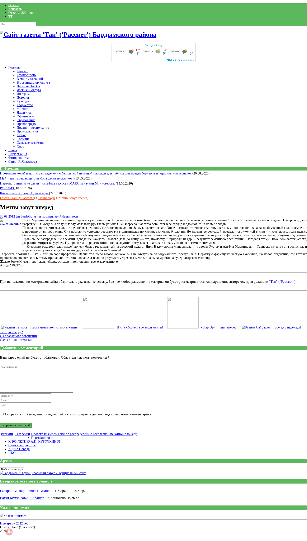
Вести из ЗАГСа (28, 86)
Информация (17, 154)
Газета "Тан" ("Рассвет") (17, 198)
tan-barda (22, 216)
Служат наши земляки (16, 339)
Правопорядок (27, 124)
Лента (12, 150)
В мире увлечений (30, 78)
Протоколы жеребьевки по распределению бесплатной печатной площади (84, 434)
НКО (12, 452)
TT (10, 16)
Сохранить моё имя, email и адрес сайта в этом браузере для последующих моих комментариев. (78, 414)
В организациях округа (33, 82)
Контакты (15, 9)
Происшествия (27, 131)
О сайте (13, 5)
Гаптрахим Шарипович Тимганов (25, 491)
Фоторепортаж (18, 157)
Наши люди (25, 112)
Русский (7, 434)
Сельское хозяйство (30, 142)
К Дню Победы (19, 449)
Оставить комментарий (44, 216)
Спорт (21, 146)
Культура (23, 101)
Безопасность (26, 75)
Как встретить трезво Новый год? (24, 193)
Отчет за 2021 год (21, 12)
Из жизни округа (29, 90)
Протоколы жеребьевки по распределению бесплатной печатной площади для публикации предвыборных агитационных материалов (96, 173)
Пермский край (42, 437)
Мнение (22, 109)
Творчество (25, 105)
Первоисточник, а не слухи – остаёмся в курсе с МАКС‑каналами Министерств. (58, 183)
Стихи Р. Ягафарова (22, 161)
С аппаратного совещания (18, 336)
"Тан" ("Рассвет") (282, 282)
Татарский (22, 434)
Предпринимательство (33, 127)
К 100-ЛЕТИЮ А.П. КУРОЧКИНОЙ (35, 441)
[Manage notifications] (9, 531)
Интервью (24, 93)
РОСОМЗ (7, 188)
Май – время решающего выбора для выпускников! (37, 178)
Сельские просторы (22, 445)
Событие (23, 139)
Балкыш (22, 71)
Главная (14, 67)
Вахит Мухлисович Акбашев (22, 498)
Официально (26, 116)
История (23, 97)
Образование (26, 120)
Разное (21, 135)
